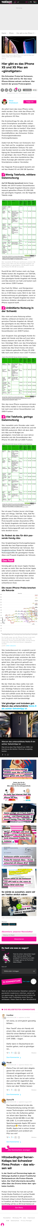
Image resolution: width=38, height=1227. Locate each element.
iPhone (11, 33)
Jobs (24, 1218)
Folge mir (30, 102)
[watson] (7, 2)
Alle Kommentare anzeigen (19, 1150)
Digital (4, 33)
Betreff (4, 967)
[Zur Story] (19, 1182)
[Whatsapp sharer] (8, 755)
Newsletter (7, 1218)
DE (26, 2)
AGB (7, 1221)
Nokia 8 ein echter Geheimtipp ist (19, 707)
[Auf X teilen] (5, 755)
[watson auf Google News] (35, 90)
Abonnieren (19, 939)
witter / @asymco (11, 645)
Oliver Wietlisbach (13, 102)
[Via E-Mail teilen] (10, 90)
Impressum (31, 1218)
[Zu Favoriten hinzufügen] (19, 90)
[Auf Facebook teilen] (2, 90)
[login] (2, 1224)
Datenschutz (15, 1221)
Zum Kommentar (12, 1057)
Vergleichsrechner (9, 550)
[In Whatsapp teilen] (6, 90)
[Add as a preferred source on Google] (27, 90)
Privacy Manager (26, 1221)
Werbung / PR (16, 1218)
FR (31, 2)
